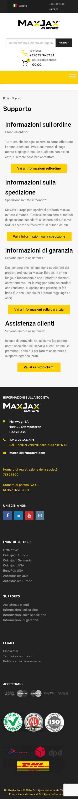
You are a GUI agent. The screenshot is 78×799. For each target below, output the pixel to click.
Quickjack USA (13, 565)
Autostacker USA (15, 576)
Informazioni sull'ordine (20, 610)
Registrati (52, 9)
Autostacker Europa (17, 581)
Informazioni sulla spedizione (24, 615)
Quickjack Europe (15, 555)
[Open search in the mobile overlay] (39, 42)
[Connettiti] (7, 515)
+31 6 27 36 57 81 (40, 55)
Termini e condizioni (17, 656)
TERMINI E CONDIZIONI (51, 3)
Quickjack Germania (17, 560)
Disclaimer (10, 651)
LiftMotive (10, 550)
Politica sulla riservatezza (22, 661)
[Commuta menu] (72, 77)
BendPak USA (13, 570)
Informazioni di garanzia (20, 620)
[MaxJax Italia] (39, 29)
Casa (6, 98)
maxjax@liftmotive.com (27, 453)
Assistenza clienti (16, 605)
